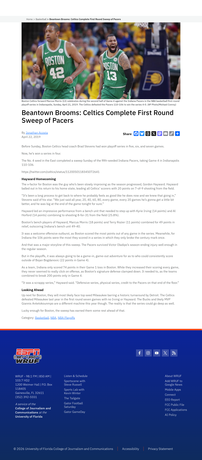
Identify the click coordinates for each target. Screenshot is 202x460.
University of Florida (28, 416)
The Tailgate (72, 398)
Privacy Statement (160, 449)
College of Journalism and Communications (33, 410)
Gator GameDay (74, 412)
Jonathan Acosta (37, 133)
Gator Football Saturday (73, 405)
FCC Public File (174, 405)
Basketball (41, 19)
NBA (53, 318)
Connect (170, 395)
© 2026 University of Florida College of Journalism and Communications (63, 449)
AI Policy (171, 415)
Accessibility (130, 449)
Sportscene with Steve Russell (74, 382)
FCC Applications (176, 410)
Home (29, 19)
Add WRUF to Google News (173, 382)
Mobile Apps (173, 390)
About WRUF (173, 376)
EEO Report (172, 400)
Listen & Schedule (76, 376)
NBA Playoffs (66, 318)
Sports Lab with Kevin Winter (74, 391)
